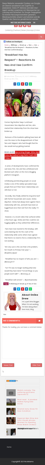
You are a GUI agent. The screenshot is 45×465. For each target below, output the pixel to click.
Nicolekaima (28, 461)
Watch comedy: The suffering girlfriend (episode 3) (26, 392)
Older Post (36, 365)
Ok (34, 23)
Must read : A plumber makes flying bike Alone (27, 401)
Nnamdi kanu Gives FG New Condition (27, 410)
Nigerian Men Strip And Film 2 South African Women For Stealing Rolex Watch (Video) (27, 421)
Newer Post (8, 365)
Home (6, 45)
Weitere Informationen (21, 23)
